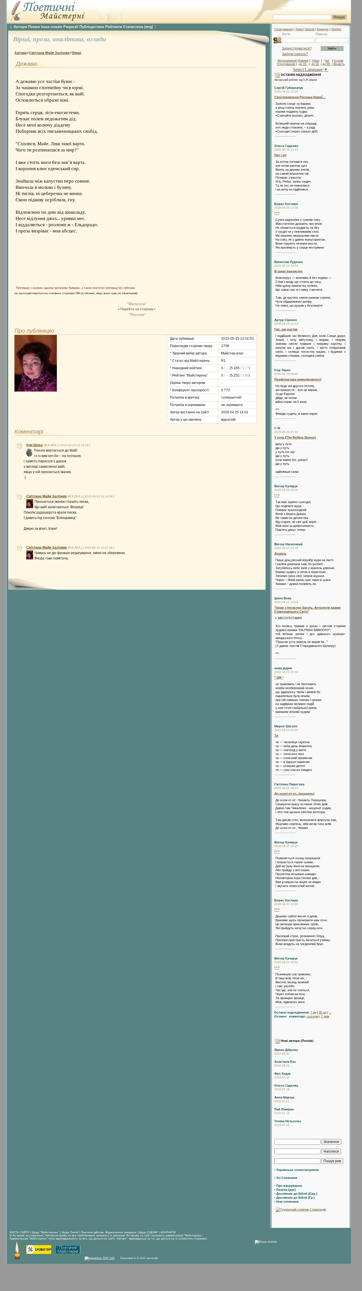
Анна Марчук (284, 1097)
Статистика (133, 27)
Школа (309, 29)
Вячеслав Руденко (288, 262)
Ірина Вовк (283, 598)
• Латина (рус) (285, 1189)
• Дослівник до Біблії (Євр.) (295, 1193)
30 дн (322, 1012)
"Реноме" (137, 314)
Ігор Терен (282, 370)
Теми (299, 29)
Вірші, (23, 39)
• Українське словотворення (296, 1170)
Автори (20, 27)
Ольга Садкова (286, 146)
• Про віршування (288, 1185)
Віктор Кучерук (286, 486)
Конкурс (323, 29)
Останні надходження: (291, 1012)
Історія (338, 60)
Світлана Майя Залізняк (49, 53)
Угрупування (286, 64)
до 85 (326, 64)
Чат (326, 60)
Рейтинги (113, 27)
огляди (96, 39)
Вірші (76, 53)
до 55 (315, 64)
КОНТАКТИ (168, 1232)
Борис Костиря (286, 204)
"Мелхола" (136, 304)
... (330, 1012)
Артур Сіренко (285, 320)
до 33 (303, 64)
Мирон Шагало (286, 726)
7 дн (313, 1012)
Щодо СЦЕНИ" (148, 1232)
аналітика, (70, 39)
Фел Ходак (282, 1073)
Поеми (34, 27)
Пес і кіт (280, 155)
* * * (276, 213)
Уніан (315, 60)
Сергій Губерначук (288, 87)
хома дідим (283, 668)
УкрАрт (336, 29)
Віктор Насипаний (288, 544)
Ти (276, 735)
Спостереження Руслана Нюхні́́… (300, 97)
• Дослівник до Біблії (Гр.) (294, 1197)
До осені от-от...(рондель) (294, 793)
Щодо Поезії (70, 1232)
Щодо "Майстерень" (46, 1232)
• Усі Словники (285, 1177)
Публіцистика (91, 27)
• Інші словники (286, 1201)
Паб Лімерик (284, 1109)
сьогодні (312, 1016)
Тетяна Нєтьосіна (287, 1121)
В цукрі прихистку (288, 271)
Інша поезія (51, 27)
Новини (303, 60)
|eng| (148, 27)
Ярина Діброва (286, 1049)
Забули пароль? (295, 54)
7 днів (325, 1016)
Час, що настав (286, 329)
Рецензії (70, 27)
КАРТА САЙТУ (19, 1232)
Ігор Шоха (34, 445)
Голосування (283, 29)
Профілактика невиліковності (297, 379)
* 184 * (278, 677)
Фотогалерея (286, 60)
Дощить (280, 553)
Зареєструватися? (297, 48)
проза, (43, 39)
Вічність (339, 64)
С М (277, 428)
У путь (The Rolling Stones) (295, 437)
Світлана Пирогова (289, 784)
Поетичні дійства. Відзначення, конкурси (108, 1232)
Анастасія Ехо (285, 1061)
